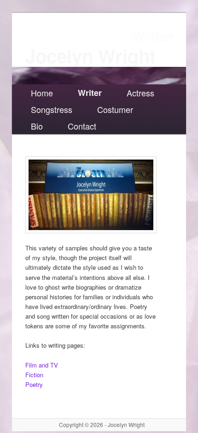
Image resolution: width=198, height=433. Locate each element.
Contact (82, 126)
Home (42, 93)
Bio (37, 126)
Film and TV (41, 365)
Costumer (115, 109)
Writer (90, 93)
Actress (140, 93)
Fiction (34, 374)
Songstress (51, 109)
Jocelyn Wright (90, 55)
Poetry (34, 384)
